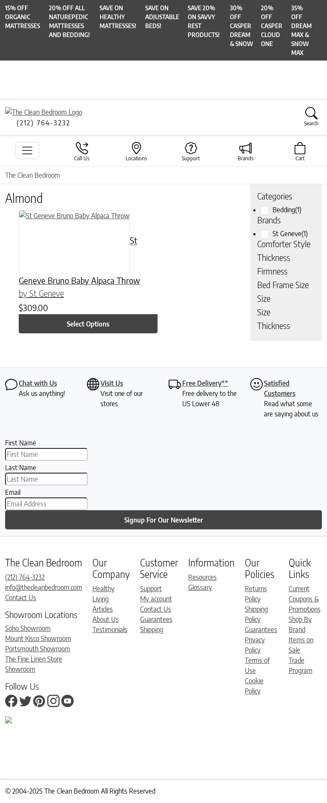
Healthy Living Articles (103, 598)
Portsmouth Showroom (37, 648)
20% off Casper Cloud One (271, 25)
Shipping (151, 629)
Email (12, 492)
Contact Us (20, 597)
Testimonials (109, 629)
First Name (20, 443)
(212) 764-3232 (25, 577)
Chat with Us (38, 383)
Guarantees (156, 619)
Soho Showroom (28, 628)
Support (151, 588)
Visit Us (111, 383)
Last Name (20, 467)
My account (156, 599)
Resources (202, 577)
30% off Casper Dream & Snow (241, 25)
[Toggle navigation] (27, 150)
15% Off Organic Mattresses (22, 16)
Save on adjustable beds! (162, 16)
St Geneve (290, 233)
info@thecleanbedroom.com (43, 587)
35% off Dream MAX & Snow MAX (301, 30)
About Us (105, 619)
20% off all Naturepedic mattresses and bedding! (69, 21)
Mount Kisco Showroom (38, 638)
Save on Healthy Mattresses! (118, 16)
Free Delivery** (205, 383)
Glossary (200, 587)
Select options (88, 324)
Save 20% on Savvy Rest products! (204, 21)
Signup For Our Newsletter (163, 520)
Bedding (286, 209)
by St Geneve (41, 293)
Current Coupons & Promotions (305, 598)
